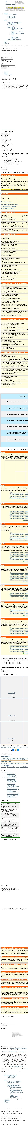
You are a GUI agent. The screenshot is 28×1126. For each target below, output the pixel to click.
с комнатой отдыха (13, 767)
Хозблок (12, 1091)
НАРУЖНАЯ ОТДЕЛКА (8, 212)
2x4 (26, 767)
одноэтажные (4, 758)
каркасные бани (11, 784)
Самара (17, 1066)
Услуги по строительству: (10, 777)
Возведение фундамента (13, 786)
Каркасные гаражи (12, 775)
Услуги (5, 1080)
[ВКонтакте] (13, 750)
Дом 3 (3, 504)
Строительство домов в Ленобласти (16, 1088)
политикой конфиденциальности (18, 1048)
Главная (6, 1074)
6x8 (7, 747)
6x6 (4, 747)
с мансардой (4, 767)
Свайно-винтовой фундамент (8, 206)
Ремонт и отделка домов (13, 1085)
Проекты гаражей (11, 1077)
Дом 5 (3, 544)
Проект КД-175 (11, 693)
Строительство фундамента (14, 1081)
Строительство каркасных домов (11, 779)
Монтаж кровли (11, 787)
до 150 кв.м (23, 758)
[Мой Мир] (18, 750)
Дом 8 (3, 602)
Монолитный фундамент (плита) (9, 204)
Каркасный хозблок (12, 782)
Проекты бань (10, 1079)
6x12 (14, 747)
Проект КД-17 (11, 738)
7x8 (18, 747)
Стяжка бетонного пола (13, 795)
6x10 (11, 747)
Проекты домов (11, 1076)
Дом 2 (3, 485)
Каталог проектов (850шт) (10, 1075)
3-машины (15, 763)
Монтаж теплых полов (12, 794)
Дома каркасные (5, 756)
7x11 (24, 747)
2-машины (10, 763)
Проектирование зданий (13, 792)
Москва (12, 1066)
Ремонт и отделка (11, 785)
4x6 (19, 763)
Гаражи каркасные (6, 761)
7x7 (16, 747)
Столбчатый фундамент (7, 208)
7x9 (22, 747)
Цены (5, 1101)
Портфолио (7, 1100)
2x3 (24, 767)
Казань (21, 1066)
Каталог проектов (8, 772)
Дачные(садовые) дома (16, 1090)
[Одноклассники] (15, 750)
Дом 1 (3, 452)
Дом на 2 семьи (14, 1096)
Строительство (11, 1086)
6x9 (9, 747)
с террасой (20, 767)
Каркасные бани (11, 776)
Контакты (6, 1102)
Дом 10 (3, 637)
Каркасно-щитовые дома (16, 1092)
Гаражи (12, 1095)
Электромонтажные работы (14, 1099)
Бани (11, 1094)
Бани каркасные (5, 765)
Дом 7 (3, 585)
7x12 (26, 747)
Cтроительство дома (8, 175)
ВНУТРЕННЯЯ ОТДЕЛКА (8, 234)
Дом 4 (3, 524)
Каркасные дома (11, 774)
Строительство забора (13, 789)
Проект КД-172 (11, 715)
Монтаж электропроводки (11, 791)
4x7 (21, 763)
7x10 (20, 747)
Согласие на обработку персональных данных (14, 1051)
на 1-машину (4, 763)
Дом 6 (3, 565)
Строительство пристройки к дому (12, 797)
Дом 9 (3, 619)
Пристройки (13, 1097)
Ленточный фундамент (7, 202)
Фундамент (3, 60)
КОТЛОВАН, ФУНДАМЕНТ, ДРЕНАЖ (13, 352)
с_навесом (24, 763)
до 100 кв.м (18, 758)
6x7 (6, 747)
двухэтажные (11, 758)
